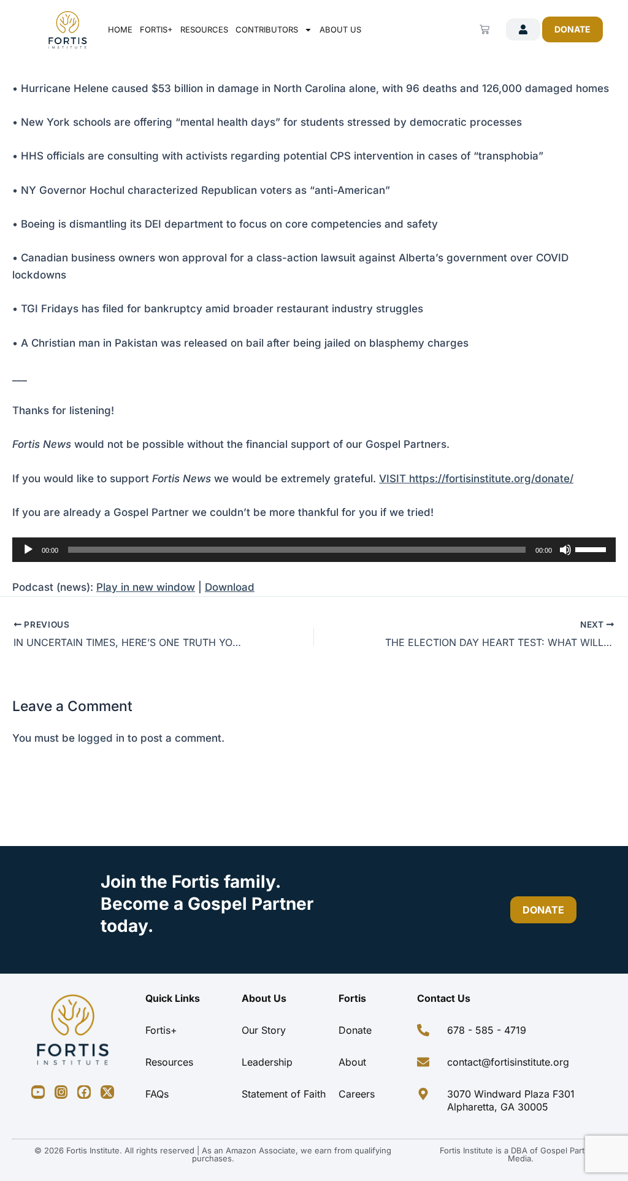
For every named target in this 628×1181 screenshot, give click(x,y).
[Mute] (565, 550)
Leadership (267, 1062)
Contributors (267, 29)
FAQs (157, 1094)
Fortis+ (156, 29)
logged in (101, 738)
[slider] (592, 548)
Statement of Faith (284, 1094)
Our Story (264, 1030)
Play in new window (145, 587)
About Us (340, 29)
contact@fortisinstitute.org (508, 1062)
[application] (314, 549)
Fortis (352, 998)
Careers (357, 1094)
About (352, 1062)
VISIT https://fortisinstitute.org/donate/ (476, 478)
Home (120, 29)
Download (230, 587)
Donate (355, 1030)
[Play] (28, 550)
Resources (204, 29)
